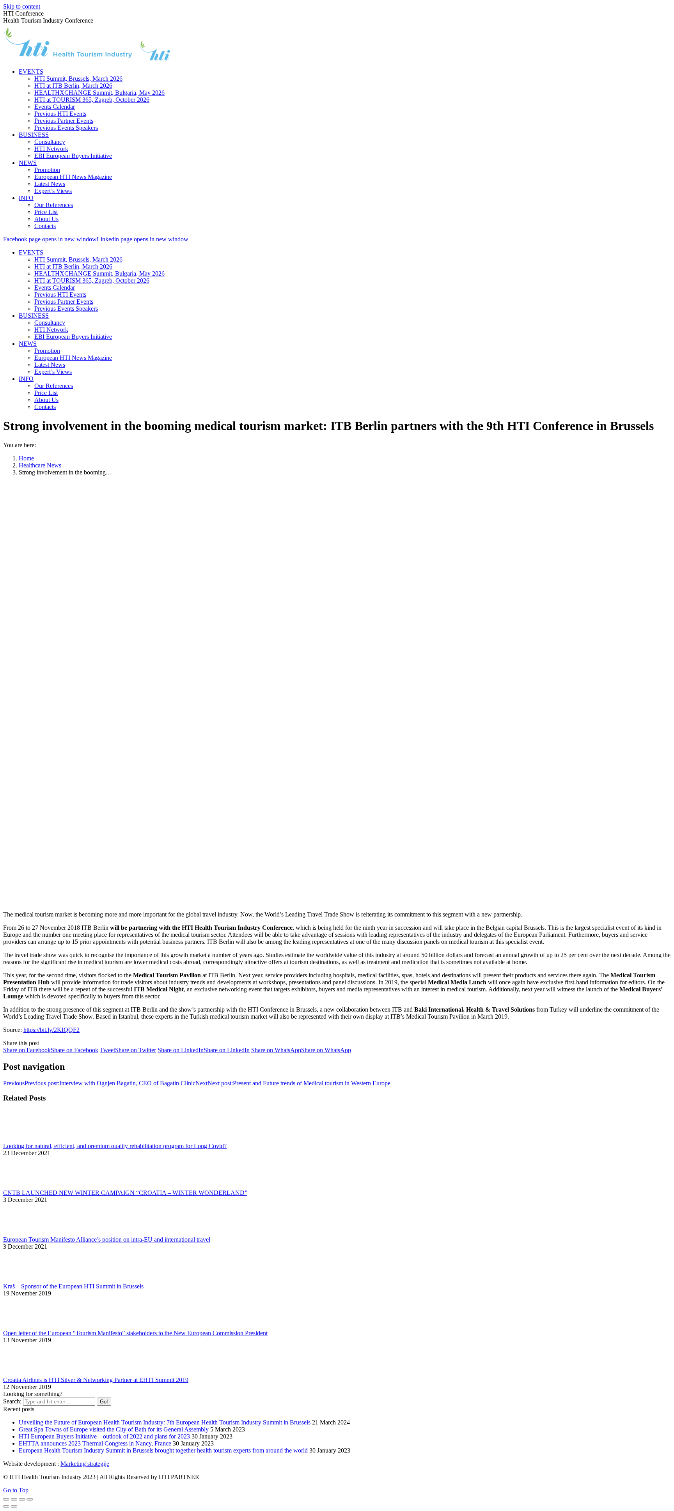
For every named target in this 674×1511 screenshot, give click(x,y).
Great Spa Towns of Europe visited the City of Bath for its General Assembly (114, 1429)
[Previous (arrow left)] (6, 1506)
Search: (12, 1401)
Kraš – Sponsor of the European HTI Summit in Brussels (73, 1286)
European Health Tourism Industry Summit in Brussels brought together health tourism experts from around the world (163, 1450)
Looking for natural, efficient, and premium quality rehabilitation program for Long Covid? (115, 1146)
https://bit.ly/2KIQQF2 (51, 1029)
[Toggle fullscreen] (22, 1499)
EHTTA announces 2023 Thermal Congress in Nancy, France (95, 1443)
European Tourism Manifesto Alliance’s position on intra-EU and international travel (106, 1239)
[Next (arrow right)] (14, 1506)
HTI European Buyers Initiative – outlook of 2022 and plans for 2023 (104, 1436)
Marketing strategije (84, 1463)
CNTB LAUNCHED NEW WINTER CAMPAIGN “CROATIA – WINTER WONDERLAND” (125, 1192)
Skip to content (21, 6)
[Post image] (24, 1139)
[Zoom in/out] (30, 1499)
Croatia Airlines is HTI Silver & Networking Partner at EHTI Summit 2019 (95, 1380)
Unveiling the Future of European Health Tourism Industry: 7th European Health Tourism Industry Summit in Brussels (164, 1422)
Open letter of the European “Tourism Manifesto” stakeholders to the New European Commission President (135, 1333)
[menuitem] (31, 71)
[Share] (14, 1499)
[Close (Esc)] (6, 1499)
